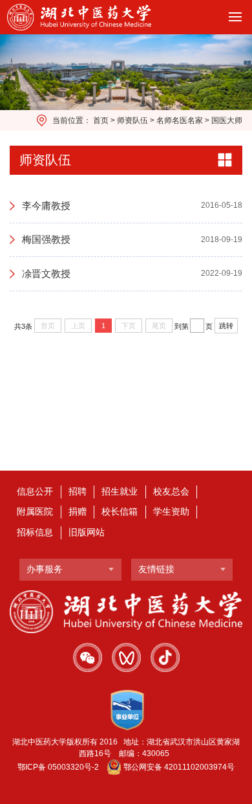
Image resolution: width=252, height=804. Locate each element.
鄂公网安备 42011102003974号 (179, 767)
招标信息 (35, 532)
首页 (101, 120)
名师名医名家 (179, 120)
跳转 (226, 325)
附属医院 (35, 512)
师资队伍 (132, 120)
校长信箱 (119, 512)
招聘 (77, 492)
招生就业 (119, 492)
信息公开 (35, 492)
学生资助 (171, 512)
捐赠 (77, 512)
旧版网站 (86, 532)
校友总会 (171, 492)
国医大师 (226, 120)
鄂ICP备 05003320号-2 (58, 767)
